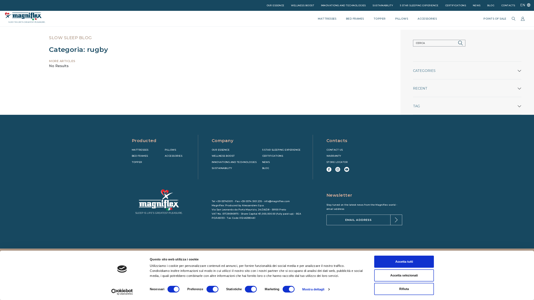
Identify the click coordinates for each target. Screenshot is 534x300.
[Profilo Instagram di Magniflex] (337, 169)
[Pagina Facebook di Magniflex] (328, 169)
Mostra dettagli (313, 289)
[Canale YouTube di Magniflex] (346, 169)
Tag (416, 106)
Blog (490, 5)
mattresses (327, 18)
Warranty (333, 155)
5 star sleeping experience (419, 5)
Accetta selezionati (404, 275)
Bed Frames (140, 155)
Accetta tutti (404, 261)
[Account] (523, 18)
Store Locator (337, 162)
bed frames (355, 18)
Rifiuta (404, 289)
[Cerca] (513, 18)
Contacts (508, 5)
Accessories (173, 155)
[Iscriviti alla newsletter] (396, 220)
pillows (401, 18)
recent (420, 88)
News (477, 5)
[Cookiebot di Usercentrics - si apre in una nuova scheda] (122, 292)
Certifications (455, 5)
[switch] (212, 289)
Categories (424, 71)
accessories (427, 18)
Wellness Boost (302, 5)
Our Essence (220, 149)
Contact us (334, 149)
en (523, 5)
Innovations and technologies (234, 162)
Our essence (275, 5)
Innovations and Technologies (343, 5)
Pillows (170, 149)
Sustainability (383, 5)
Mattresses (140, 149)
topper (380, 18)
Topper (137, 162)
